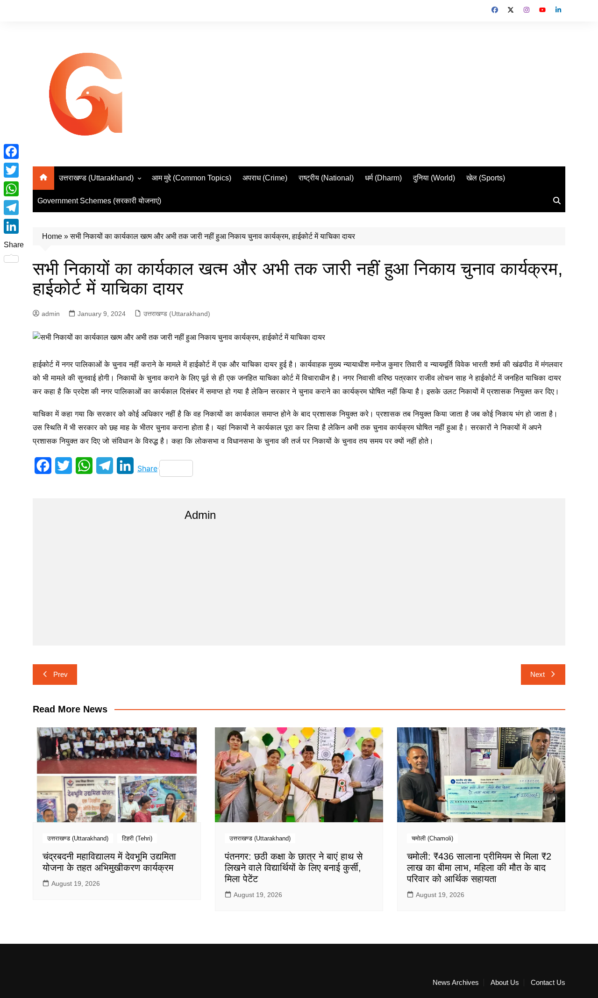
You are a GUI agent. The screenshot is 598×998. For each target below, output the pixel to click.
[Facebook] (14, 151)
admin (51, 313)
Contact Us (548, 982)
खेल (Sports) (485, 178)
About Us (505, 982)
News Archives (456, 982)
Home (52, 236)
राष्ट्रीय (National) (326, 178)
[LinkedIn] (14, 226)
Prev (60, 674)
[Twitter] (14, 170)
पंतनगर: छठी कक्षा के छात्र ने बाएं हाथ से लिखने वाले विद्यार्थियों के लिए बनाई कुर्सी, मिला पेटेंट (294, 867)
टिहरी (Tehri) (137, 838)
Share (147, 468)
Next (537, 674)
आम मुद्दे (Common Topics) (191, 178)
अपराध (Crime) (264, 178)
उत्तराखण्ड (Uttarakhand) (96, 178)
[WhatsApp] (14, 188)
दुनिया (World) (434, 178)
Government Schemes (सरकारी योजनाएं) (99, 201)
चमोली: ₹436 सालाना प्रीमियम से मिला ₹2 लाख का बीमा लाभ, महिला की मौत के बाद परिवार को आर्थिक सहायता (479, 867)
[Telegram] (14, 207)
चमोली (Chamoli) (432, 838)
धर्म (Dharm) (383, 178)
